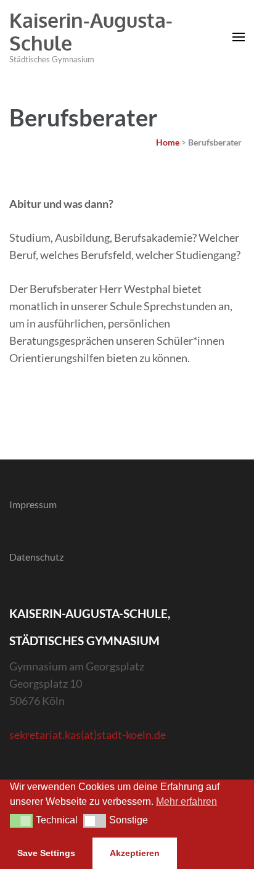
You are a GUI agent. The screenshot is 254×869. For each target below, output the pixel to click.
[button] (21, 821)
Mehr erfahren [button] (186, 801)
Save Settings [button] (46, 853)
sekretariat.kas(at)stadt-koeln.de (87, 734)
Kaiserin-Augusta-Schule (91, 31)
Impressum (33, 504)
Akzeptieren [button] (135, 853)
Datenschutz (36, 556)
